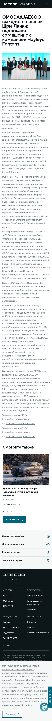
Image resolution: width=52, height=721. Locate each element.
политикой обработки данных (18, 669)
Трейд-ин (31, 610)
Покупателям (34, 590)
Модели (7, 590)
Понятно (10, 714)
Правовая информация (38, 633)
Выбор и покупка (35, 596)
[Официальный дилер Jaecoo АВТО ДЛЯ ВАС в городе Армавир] (10, 4)
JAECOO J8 (8, 601)
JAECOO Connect (11, 627)
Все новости (12, 520)
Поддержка (8, 633)
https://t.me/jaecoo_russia (16, 432)
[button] (3, 511)
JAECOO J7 (8, 606)
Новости (31, 627)
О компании (34, 617)
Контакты (8, 646)
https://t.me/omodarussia (15, 419)
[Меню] (48, 4)
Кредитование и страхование (34, 602)
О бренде (31, 622)
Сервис (6, 622)
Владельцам (10, 617)
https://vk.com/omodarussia (20, 424)
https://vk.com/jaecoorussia (20, 437)
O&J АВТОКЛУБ (10, 638)
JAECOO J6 (8, 596)
